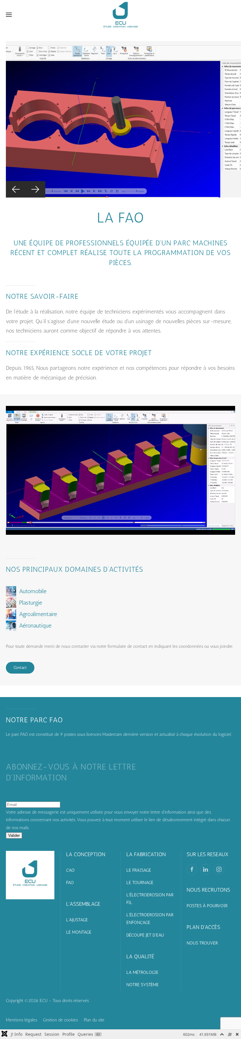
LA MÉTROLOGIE (142, 972)
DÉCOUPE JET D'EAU (145, 935)
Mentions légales (21, 1020)
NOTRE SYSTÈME (142, 984)
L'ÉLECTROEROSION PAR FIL (149, 898)
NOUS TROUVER (202, 943)
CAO (70, 870)
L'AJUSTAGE (77, 919)
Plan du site (94, 1020)
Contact (20, 667)
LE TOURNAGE (139, 882)
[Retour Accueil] (120, 14)
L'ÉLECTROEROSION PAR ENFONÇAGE (149, 918)
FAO (70, 882)
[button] (9, 14)
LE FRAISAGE (138, 870)
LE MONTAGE (78, 932)
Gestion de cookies (60, 1020)
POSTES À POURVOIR (207, 905)
